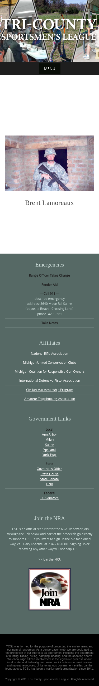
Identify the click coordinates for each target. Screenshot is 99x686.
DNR (49, 484)
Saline (49, 444)
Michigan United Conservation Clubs (49, 362)
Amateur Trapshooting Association (49, 398)
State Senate (49, 479)
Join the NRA (52, 559)
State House (50, 474)
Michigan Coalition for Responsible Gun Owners (49, 371)
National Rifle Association (49, 353)
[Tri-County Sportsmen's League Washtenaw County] (49, 30)
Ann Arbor (49, 434)
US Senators (49, 498)
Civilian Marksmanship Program (49, 390)
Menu (49, 68)
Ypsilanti (49, 449)
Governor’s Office (49, 468)
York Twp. (49, 454)
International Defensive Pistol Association (49, 380)
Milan (49, 439)
